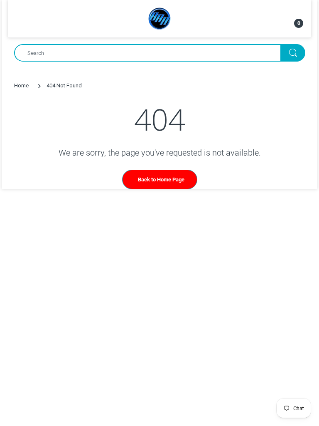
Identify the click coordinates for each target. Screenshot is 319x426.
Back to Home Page (161, 179)
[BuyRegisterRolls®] (159, 18)
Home (21, 85)
